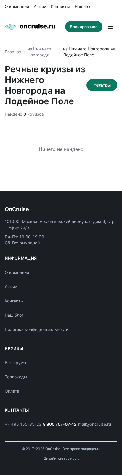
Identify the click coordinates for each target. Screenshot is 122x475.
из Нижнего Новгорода (39, 51)
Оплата (12, 390)
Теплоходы (16, 376)
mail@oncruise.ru (94, 424)
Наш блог (84, 6)
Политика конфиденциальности (36, 329)
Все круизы (16, 362)
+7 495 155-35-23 (23, 424)
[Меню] (110, 26)
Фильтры (101, 84)
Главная (13, 51)
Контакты (60, 6)
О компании (17, 6)
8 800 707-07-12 (60, 424)
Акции (40, 6)
